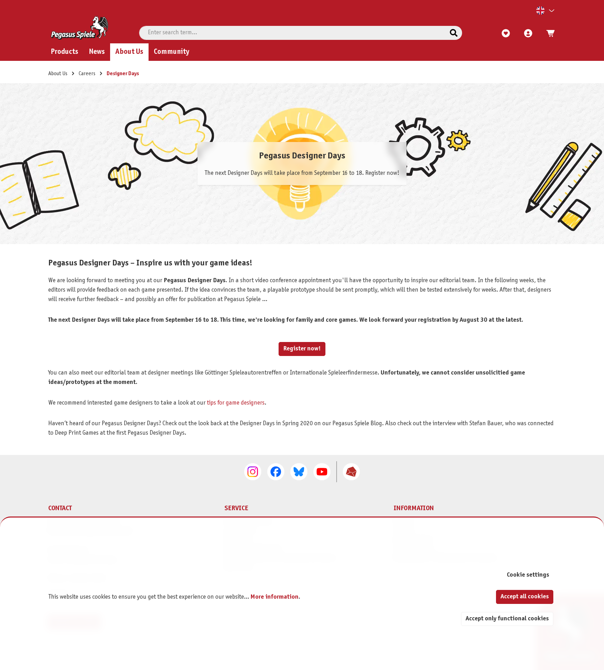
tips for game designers (236, 403)
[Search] (453, 33)
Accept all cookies (525, 597)
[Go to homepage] (79, 27)
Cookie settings (528, 575)
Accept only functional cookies (507, 619)
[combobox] (292, 33)
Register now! (302, 349)
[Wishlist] (505, 33)
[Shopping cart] (548, 33)
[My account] (528, 33)
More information (275, 597)
